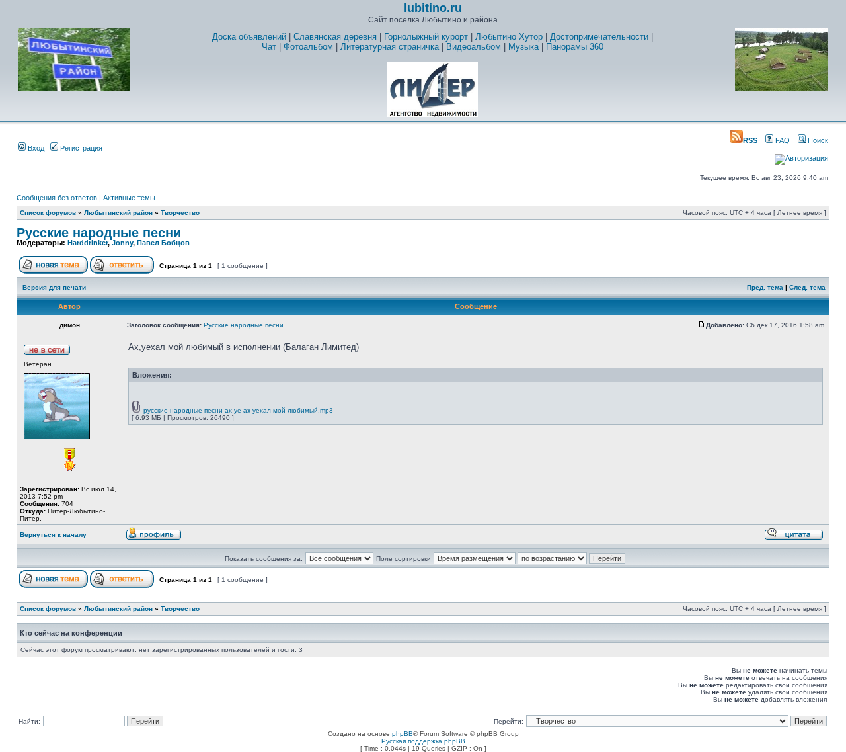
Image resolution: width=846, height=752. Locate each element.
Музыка (523, 47)
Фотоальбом (308, 47)
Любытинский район (118, 212)
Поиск (817, 140)
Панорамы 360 (574, 47)
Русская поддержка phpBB (423, 741)
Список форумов (48, 212)
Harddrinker (87, 243)
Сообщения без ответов (57, 198)
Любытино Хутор (509, 37)
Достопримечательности (599, 37)
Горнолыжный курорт (426, 37)
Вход (35, 148)
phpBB (402, 733)
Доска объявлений (249, 37)
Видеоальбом (473, 47)
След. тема (807, 287)
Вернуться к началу (53, 534)
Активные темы (129, 198)
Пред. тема (765, 287)
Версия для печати (54, 287)
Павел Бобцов (163, 243)
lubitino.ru (433, 8)
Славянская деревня (335, 37)
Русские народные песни (99, 233)
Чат (269, 47)
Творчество (180, 212)
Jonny (122, 243)
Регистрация (80, 148)
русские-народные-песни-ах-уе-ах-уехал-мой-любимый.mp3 (238, 410)
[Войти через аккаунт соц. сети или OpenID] (801, 156)
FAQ (781, 140)
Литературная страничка (389, 47)
